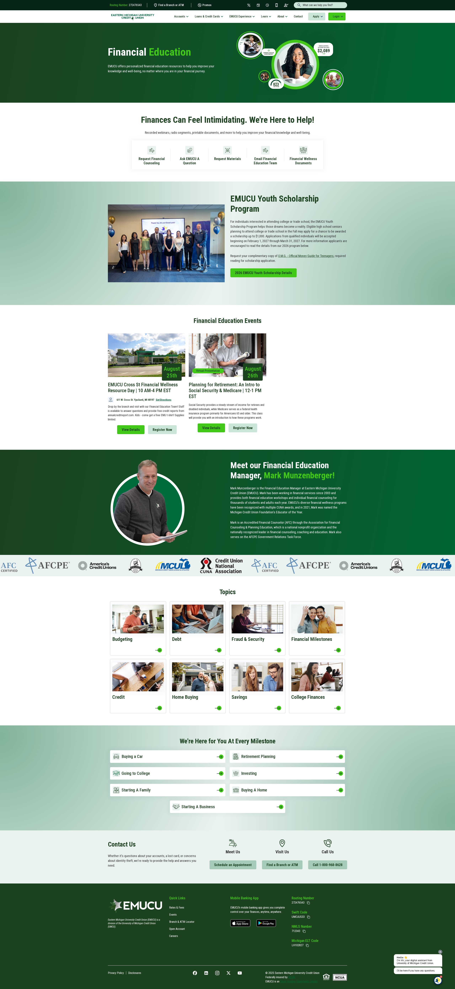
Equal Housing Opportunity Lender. (299, 981)
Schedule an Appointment (233, 865)
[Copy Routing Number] (308, 902)
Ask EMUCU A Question (189, 161)
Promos (207, 5)
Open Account (177, 929)
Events (173, 914)
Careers (173, 936)
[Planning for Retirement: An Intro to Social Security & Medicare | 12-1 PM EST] (227, 384)
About (280, 16)
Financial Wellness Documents (303, 161)
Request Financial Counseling (152, 161)
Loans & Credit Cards (207, 16)
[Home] (136, 907)
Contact (298, 16)
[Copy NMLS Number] (304, 931)
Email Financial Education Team (265, 161)
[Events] (258, 5)
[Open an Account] (286, 5)
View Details (131, 430)
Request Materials (227, 159)
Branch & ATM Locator (181, 921)
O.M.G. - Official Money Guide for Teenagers (306, 256)
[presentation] (440, 952)
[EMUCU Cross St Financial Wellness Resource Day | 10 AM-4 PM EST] (146, 384)
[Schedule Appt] (267, 5)
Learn (264, 16)
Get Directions (163, 399)
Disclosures (134, 973)
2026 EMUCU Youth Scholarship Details (263, 273)
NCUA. (291, 977)
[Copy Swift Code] (308, 917)
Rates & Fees (176, 907)
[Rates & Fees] (249, 5)
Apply (316, 16)
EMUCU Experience (240, 16)
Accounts (179, 16)
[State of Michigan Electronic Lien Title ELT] (307, 945)
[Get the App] (276, 5)
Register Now (162, 430)
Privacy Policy (116, 973)
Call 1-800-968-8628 (327, 865)
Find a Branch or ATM (171, 5)
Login (336, 16)
